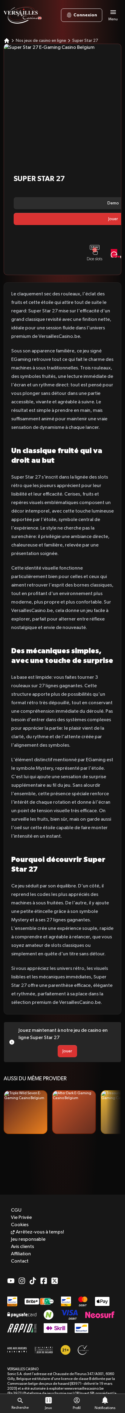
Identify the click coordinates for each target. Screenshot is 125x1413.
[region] (62, 1112)
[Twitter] (54, 1280)
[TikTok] (32, 1280)
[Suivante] (113, 1112)
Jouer (67, 1051)
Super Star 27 (85, 41)
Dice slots (94, 259)
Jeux (48, 1408)
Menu (113, 19)
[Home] (7, 41)
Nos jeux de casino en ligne (41, 41)
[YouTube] (11, 1280)
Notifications (105, 1408)
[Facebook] (43, 1280)
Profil (77, 1408)
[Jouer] (25, 1112)
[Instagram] (21, 1280)
